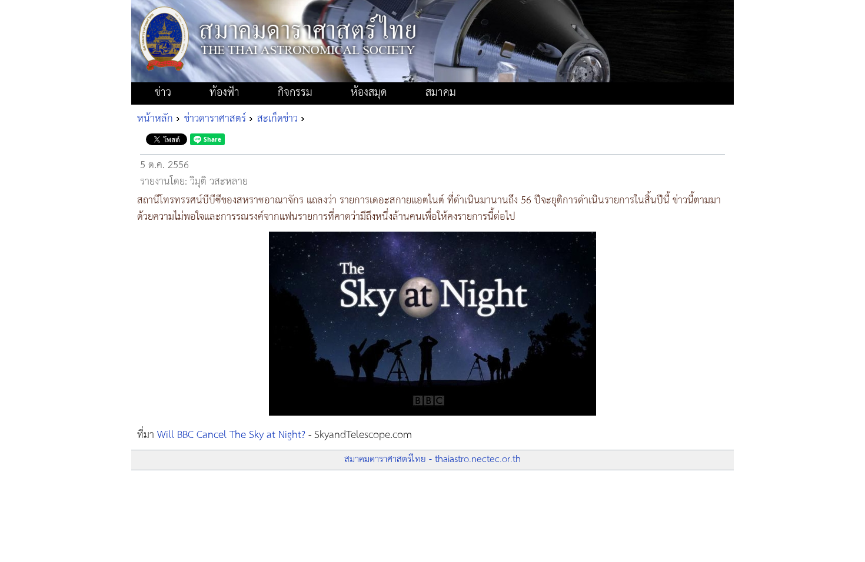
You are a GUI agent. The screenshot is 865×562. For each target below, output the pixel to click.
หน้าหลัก (155, 119)
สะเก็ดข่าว (277, 119)
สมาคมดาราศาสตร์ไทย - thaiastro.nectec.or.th (432, 459)
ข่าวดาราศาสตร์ (215, 119)
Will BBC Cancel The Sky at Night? (231, 435)
